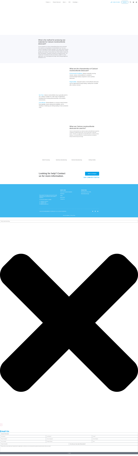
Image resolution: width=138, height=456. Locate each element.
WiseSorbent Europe (85, 193)
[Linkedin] (95, 211)
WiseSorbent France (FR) (86, 191)
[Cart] (133, 2)
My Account (62, 197)
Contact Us (62, 199)
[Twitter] (93, 211)
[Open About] (65, 2)
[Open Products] (50, 2)
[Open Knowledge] (77, 2)
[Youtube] (98, 211)
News (61, 195)
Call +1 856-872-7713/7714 (91, 177)
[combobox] (69, 221)
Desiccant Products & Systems (66, 191)
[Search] (1, 425)
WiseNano (62, 193)
